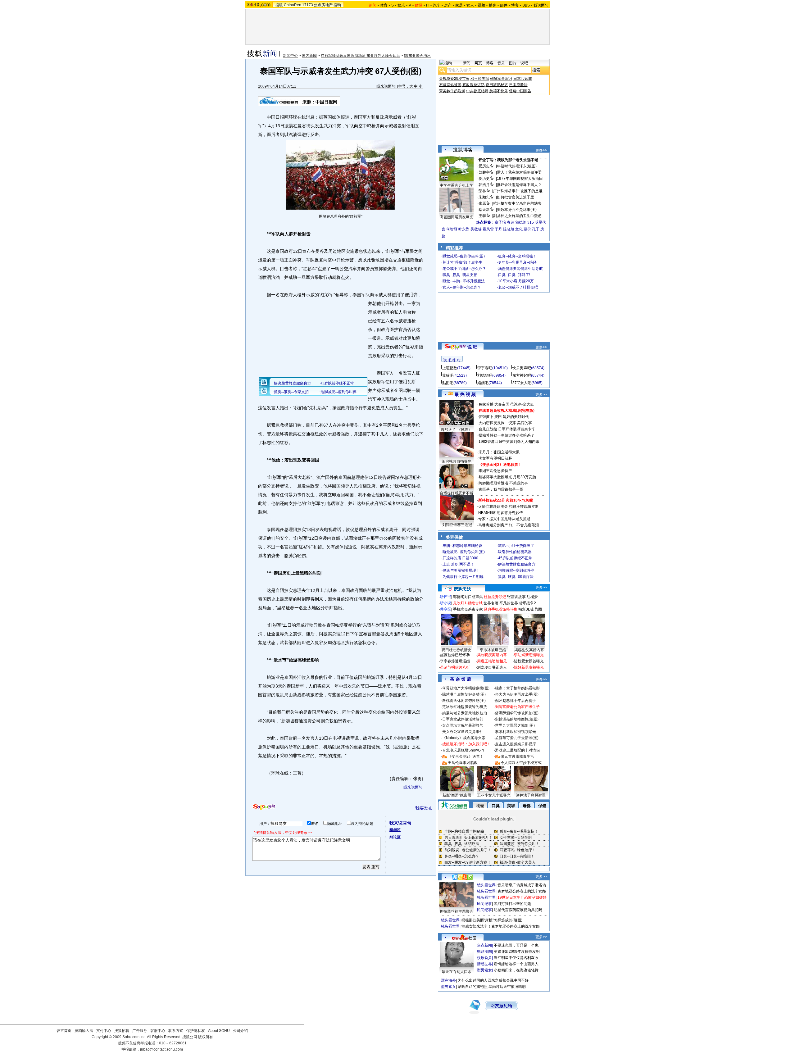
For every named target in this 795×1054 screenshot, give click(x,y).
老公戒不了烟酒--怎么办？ (464, 268)
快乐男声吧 (521, 368)
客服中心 (157, 1031)
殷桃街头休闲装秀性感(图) (464, 700)
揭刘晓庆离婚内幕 (492, 655)
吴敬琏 (476, 229)
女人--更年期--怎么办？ (462, 287)
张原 (482, 203)
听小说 (445, 603)
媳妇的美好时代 (516, 417)
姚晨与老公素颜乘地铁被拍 (464, 713)
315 (530, 222)
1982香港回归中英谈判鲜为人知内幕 (509, 441)
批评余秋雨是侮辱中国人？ (519, 185)
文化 (519, 229)
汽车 (436, 5)
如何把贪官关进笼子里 (515, 197)
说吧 (524, 63)
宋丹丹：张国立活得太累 (499, 452)
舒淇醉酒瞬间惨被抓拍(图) (516, 713)
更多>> (541, 150)
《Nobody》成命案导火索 (463, 738)
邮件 (503, 5)
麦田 (498, 417)
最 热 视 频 (465, 394)
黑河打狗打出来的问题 (512, 904)
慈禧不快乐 (498, 91)
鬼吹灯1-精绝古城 (468, 603)
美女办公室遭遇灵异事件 (462, 731)
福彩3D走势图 (530, 609)
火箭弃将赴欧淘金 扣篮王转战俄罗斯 (508, 506)
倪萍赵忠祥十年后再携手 (515, 700)
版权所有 (205, 1037)
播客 (492, 5)
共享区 (445, 609)
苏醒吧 (447, 375)
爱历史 (484, 166)
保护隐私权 (195, 1031)
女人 (470, 5)
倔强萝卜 (486, 417)
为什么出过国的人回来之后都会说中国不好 (493, 980)
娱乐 (401, 5)
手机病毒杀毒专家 (468, 609)
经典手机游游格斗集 (500, 609)
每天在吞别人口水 (456, 972)
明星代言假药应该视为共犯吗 (518, 910)
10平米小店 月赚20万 (516, 281)
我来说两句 (386, 86)
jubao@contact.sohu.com (161, 1049)
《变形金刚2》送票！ (466, 756)
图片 (512, 63)
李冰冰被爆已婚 (493, 650)
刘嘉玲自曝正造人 (492, 667)
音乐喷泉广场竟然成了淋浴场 (521, 885)
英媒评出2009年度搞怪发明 (517, 951)
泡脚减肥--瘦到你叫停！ (518, 570)
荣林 (482, 191)
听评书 (445, 597)
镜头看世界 (486, 885)
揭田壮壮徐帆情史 (456, 650)
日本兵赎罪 (522, 78)
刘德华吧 (484, 375)
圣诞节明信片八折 (455, 667)
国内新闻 (309, 55)
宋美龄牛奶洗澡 (452, 91)
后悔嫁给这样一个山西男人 (516, 964)
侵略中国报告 (520, 91)
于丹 (498, 229)
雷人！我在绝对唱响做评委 (519, 172)
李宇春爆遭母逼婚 (455, 661)
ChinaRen (292, 5)
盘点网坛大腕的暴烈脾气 (462, 725)
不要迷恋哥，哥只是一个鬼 (516, 945)
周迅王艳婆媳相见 (492, 661)
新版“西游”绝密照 (457, 795)
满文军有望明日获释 (495, 458)
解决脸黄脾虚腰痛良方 (516, 564)
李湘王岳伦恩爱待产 (495, 471)
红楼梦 (532, 597)
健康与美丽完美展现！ (461, 570)
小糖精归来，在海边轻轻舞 (516, 970)
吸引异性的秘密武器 (515, 552)
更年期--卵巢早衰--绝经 (517, 262)
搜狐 (279, 5)
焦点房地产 (323, 5)
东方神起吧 (521, 375)
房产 (448, 5)
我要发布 (424, 808)
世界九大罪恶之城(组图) (515, 725)
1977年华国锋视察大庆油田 (520, 178)
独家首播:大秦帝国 (494, 404)
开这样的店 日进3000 (460, 558)
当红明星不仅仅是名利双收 (516, 958)
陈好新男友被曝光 (529, 667)
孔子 (535, 229)
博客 (515, 5)
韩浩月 (484, 185)
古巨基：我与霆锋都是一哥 (501, 489)
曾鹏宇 (484, 172)
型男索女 (484, 970)
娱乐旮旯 (484, 958)
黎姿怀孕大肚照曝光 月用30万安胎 (507, 477)
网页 (478, 63)
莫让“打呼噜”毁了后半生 (462, 262)
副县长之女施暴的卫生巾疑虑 (517, 216)
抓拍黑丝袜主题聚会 (456, 911)
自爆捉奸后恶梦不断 (456, 493)
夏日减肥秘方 (497, 85)
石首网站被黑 (450, 85)
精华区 (395, 830)
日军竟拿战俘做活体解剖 (462, 719)
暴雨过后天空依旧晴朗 (507, 986)
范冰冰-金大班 (522, 404)
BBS (526, 5)
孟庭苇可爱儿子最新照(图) (516, 738)
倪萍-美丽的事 (520, 423)
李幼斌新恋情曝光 (529, 655)
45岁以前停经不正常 (515, 558)
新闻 (466, 63)
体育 (384, 5)
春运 (510, 222)
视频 (481, 5)
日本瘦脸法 (518, 85)
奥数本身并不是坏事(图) (517, 209)
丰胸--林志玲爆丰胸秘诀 (462, 545)
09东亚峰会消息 (417, 55)
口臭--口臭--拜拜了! (514, 275)
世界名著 (491, 603)
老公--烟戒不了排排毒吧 (518, 287)
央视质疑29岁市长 (454, 78)
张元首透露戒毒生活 (517, 756)
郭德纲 (520, 222)
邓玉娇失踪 (479, 78)
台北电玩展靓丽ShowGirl (463, 750)
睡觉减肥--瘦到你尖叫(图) (464, 256)
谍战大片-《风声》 (456, 430)
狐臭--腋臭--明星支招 (460, 275)
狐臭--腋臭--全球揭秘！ (517, 256)
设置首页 (64, 1031)
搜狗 (337, 5)
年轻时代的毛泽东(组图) (517, 166)
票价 (527, 229)
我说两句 (541, 5)
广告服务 (139, 1031)
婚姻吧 (482, 383)
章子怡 (500, 222)
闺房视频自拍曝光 (456, 461)
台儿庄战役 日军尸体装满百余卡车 (507, 429)
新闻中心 (290, 55)
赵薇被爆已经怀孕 (455, 655)
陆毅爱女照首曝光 (529, 661)
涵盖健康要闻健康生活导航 (520, 268)
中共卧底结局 (477, 91)
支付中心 (103, 1031)
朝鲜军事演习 (501, 78)
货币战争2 (527, 603)
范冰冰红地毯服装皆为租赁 (464, 707)
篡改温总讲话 (473, 85)
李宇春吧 (484, 368)
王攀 (482, 216)
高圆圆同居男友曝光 (456, 217)
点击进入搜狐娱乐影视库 (515, 744)
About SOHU (219, 1031)
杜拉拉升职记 (495, 597)
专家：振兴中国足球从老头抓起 (504, 519)
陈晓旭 (508, 229)
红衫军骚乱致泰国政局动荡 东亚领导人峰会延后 (360, 55)
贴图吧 (447, 383)
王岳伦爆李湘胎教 (463, 763)
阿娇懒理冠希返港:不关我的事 (503, 483)
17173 (307, 5)
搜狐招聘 (121, 1031)
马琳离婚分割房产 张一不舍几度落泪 (508, 525)
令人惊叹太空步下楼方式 (521, 763)
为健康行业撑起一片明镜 (463, 577)
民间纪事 (484, 904)
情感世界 (484, 964)
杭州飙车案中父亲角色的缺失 (517, 203)
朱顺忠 (484, 197)
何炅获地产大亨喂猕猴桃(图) (465, 688)
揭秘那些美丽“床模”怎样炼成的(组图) (491, 920)
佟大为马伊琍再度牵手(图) (516, 694)
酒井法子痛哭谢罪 (531, 795)
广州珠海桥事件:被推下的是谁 (518, 191)
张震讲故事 (516, 597)
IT (427, 5)
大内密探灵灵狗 (492, 423)
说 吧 (472, 346)
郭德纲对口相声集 (468, 597)
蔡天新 (484, 209)
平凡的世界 (508, 603)
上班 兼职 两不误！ (458, 564)
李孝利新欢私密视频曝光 (515, 731)
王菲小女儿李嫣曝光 (494, 795)
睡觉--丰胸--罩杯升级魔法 (464, 281)
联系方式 (175, 1031)
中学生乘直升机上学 (456, 185)
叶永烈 (464, 229)
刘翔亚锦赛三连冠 (457, 525)
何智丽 (451, 229)
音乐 (501, 63)
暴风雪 (488, 229)
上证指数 (449, 368)
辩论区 (395, 837)
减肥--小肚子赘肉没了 (516, 545)
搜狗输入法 (84, 1031)
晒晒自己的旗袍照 (473, 986)
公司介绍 (240, 1031)
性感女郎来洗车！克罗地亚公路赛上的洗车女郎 (500, 926)
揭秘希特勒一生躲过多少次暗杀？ (506, 435)
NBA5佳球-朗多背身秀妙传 (500, 513)
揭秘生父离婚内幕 (529, 650)
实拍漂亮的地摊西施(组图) (516, 719)
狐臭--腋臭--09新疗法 (516, 577)
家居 (459, 5)
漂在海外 (448, 980)
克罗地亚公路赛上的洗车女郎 (521, 891)
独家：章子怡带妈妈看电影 (517, 688)
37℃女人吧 (521, 383)
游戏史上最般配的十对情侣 (517, 750)
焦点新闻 (484, 945)
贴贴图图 (484, 951)
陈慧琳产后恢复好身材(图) (464, 694)
